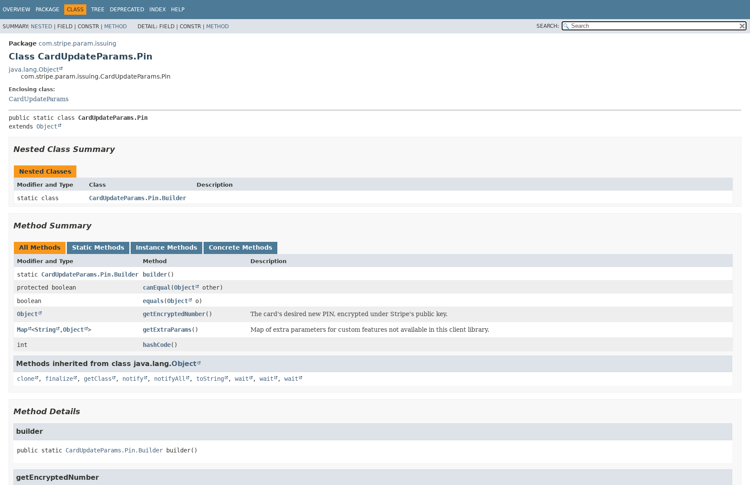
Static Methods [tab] (98, 247)
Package (47, 10)
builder (155, 274)
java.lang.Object (34, 69)
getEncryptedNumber (174, 313)
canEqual (157, 287)
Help (177, 10)
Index (157, 10)
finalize (59, 378)
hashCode (157, 344)
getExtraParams (167, 329)
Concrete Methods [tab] (240, 247)
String (45, 329)
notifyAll (169, 378)
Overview (16, 10)
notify (132, 378)
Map (22, 329)
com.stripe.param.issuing (77, 43)
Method (115, 26)
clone (25, 378)
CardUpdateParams (39, 99)
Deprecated (127, 10)
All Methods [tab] (39, 247)
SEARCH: (547, 26)
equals (153, 300)
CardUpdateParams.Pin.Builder (137, 198)
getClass (98, 378)
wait (242, 378)
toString (210, 378)
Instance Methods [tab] (166, 247)
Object (46, 126)
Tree (98, 10)
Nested (41, 26)
